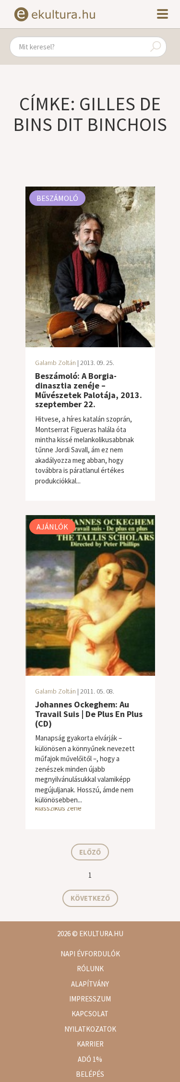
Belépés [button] (90, 1074)
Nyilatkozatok (90, 1029)
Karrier (90, 1043)
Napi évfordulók (90, 953)
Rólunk (90, 968)
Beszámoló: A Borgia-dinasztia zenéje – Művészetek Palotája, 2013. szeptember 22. (88, 390)
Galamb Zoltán (55, 362)
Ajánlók (52, 526)
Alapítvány (90, 983)
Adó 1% (90, 1059)
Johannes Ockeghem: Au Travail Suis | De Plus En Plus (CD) (89, 714)
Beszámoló (57, 198)
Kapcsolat (90, 1013)
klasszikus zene (58, 807)
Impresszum (90, 998)
